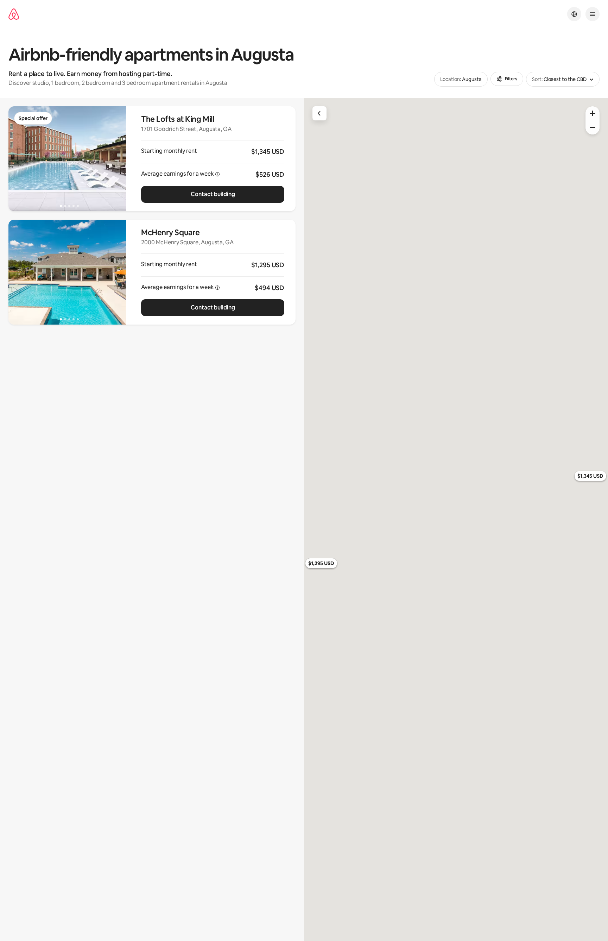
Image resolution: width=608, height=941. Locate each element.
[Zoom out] (592, 127)
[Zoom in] (592, 113)
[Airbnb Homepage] (13, 14)
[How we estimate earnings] (217, 174)
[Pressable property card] (213, 158)
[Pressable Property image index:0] (67, 158)
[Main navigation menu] (592, 14)
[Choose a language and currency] (574, 14)
